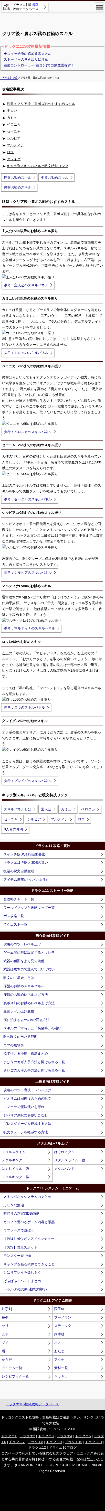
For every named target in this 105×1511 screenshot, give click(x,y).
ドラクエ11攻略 (9, 78)
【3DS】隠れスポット (20, 1247)
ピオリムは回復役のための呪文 (27, 1098)
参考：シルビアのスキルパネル (28, 572)
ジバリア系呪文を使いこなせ (25, 1115)
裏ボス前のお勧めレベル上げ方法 (29, 1003)
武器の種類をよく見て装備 (23, 961)
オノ (57, 1342)
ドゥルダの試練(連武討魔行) (25, 1289)
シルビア (14, 138)
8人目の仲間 (13, 829)
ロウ (10, 152)
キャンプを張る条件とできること (29, 1264)
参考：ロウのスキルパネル (24, 707)
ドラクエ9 (54, 1442)
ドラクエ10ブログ (63, 1447)
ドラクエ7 (17, 1442)
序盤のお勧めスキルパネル (23, 986)
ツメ (5, 1342)
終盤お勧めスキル (17, 187)
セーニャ (14, 131)
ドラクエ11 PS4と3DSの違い (25, 862)
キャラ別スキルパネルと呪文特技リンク (37, 166)
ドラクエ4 (64, 1436)
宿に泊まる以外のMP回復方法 (26, 1020)
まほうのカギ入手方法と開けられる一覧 (34, 1062)
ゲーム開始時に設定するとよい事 (29, 952)
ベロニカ (14, 124)
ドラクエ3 (46, 1436)
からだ (7, 1359)
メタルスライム (14, 1152)
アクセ (59, 1359)
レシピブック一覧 (15, 1376)
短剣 (5, 1317)
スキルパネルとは (17, 809)
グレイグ (14, 159)
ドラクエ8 (35, 1442)
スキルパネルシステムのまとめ (27, 1197)
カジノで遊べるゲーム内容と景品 (29, 1222)
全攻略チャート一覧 (18, 899)
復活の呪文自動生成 (18, 871)
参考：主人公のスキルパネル (26, 285)
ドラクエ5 (83, 1436)
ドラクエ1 (9, 1436)
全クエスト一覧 (15, 924)
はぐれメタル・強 (15, 1169)
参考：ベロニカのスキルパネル (28, 432)
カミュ (12, 118)
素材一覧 (61, 1368)
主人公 (12, 111)
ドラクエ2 (27, 1436)
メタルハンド (64, 1169)
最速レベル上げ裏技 (18, 1011)
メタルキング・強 (15, 1177)
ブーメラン (62, 1317)
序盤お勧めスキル (17, 177)
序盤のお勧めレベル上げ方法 (25, 994)
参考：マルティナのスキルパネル (29, 628)
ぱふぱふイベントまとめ (22, 1281)
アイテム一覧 (12, 1368)
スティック (62, 1326)
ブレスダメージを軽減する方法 (27, 1124)
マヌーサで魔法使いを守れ (23, 1107)
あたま (59, 1351)
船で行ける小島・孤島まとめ (25, 1053)
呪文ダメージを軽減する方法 (25, 1132)
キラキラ (61, 1376)
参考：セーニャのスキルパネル (28, 499)
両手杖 (59, 1334)
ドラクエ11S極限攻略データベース (32, 1404)
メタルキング (12, 1160)
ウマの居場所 (13, 1045)
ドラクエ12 (37, 1447)
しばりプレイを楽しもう (22, 1272)
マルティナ (15, 145)
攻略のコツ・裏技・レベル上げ (27, 1090)
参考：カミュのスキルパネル (26, 353)
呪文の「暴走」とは (18, 978)
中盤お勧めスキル (54, 177)
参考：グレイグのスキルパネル (28, 781)
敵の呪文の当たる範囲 (20, 1037)
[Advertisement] (52, 19)
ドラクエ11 (93, 1442)
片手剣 (7, 1309)
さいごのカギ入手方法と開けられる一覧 (34, 1070)
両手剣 (59, 1309)
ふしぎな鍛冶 (13, 1205)
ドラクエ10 (73, 1442)
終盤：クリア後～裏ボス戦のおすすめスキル (41, 104)
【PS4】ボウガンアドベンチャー (28, 1239)
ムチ (5, 1334)
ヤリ (5, 1326)
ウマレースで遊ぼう (18, 1230)
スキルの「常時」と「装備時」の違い (32, 1028)
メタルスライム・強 (69, 1160)
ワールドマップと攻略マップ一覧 (29, 908)
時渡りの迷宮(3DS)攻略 (21, 1213)
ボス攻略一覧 (13, 916)
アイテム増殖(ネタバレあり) (25, 880)
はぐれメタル (64, 1152)
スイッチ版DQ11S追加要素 (24, 854)
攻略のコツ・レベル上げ (22, 944)
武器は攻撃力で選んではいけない (29, 969)
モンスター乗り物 (17, 1256)
